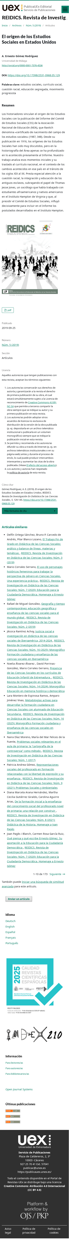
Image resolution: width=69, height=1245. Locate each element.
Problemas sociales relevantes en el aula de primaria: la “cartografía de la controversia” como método (34, 746)
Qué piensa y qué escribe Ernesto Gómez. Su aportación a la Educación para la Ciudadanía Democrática (35, 843)
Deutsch (11, 921)
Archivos (16, 25)
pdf (9, 310)
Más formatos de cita (15, 510)
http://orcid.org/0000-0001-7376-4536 (22, 65)
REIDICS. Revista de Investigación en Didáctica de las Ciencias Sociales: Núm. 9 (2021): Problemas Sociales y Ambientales (35, 783)
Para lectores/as (14, 1062)
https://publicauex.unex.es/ (34, 1172)
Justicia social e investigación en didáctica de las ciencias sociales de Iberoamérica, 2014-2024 (32, 636)
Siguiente (55, 874)
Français (11, 937)
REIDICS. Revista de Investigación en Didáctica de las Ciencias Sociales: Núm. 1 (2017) (35, 755)
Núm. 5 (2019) (33, 25)
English (10, 926)
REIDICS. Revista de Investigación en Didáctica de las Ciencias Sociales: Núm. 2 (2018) (33, 622)
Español (10, 932)
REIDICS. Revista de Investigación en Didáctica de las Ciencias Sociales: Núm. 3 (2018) (34, 557)
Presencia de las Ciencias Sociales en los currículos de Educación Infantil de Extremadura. (34, 672)
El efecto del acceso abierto (41, 465)
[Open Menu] (65, 9)
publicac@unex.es (34, 1168)
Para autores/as (14, 1068)
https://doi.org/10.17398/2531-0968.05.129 (34, 75)
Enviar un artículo (19, 899)
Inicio (5, 25)
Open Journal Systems (19, 1089)
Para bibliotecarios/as (17, 1073)
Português (12, 943)
